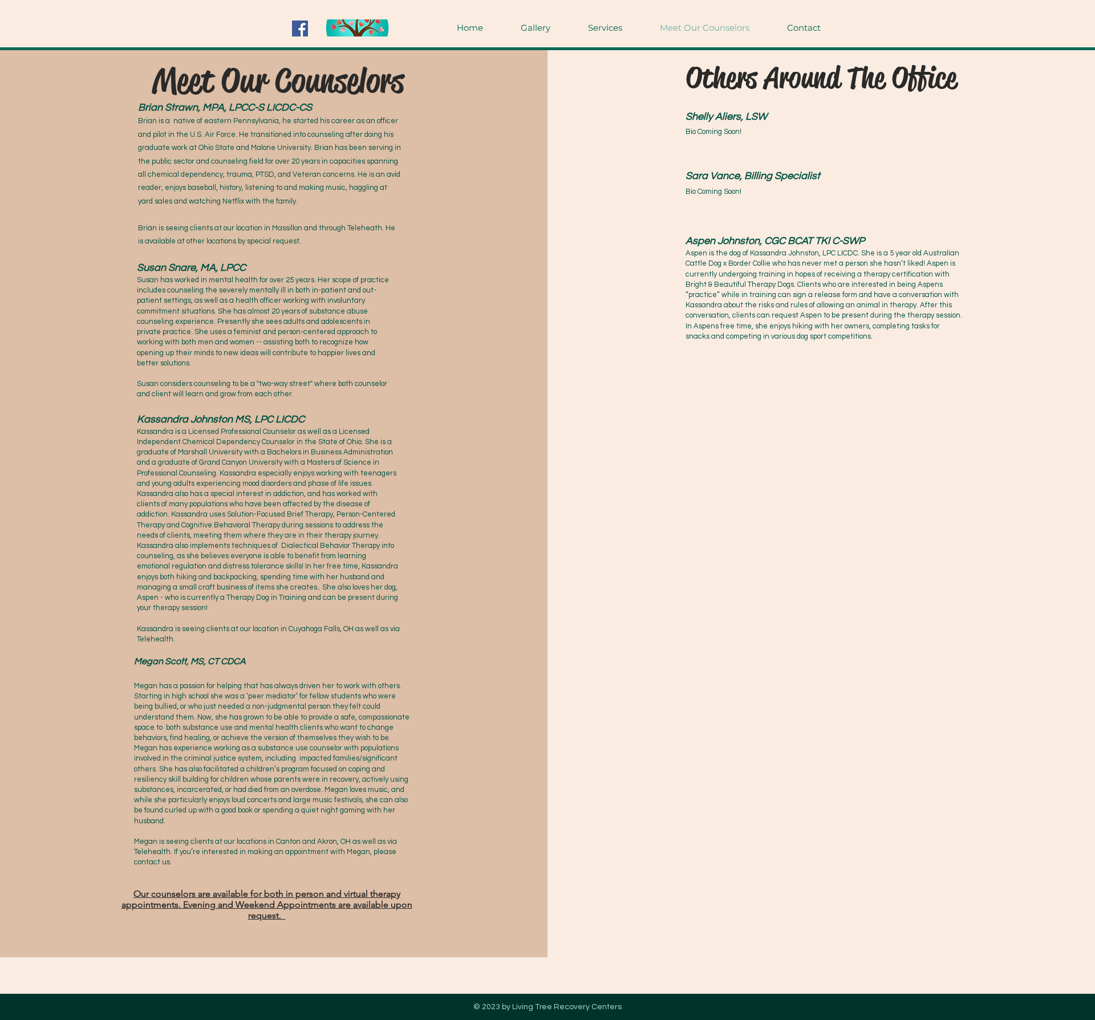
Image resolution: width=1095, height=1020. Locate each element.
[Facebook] (300, 28)
